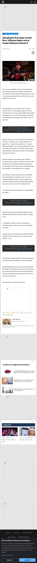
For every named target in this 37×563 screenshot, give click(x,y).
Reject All (9, 560)
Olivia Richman (16, 319)
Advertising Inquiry (23, 537)
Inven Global (10, 2)
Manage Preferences (7, 555)
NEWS (4, 312)
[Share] (11, 52)
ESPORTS (8, 312)
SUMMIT (30, 312)
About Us (8, 533)
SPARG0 (25, 312)
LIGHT (18, 312)
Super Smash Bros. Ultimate (8, 315)
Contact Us (17, 533)
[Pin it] (25, 52)
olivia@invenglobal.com (19, 321)
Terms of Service (27, 533)
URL (33, 53)
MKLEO (21, 312)
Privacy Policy (11, 537)
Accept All (27, 560)
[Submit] (18, 52)
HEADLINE (13, 312)
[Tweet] (3, 52)
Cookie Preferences (25, 130)
